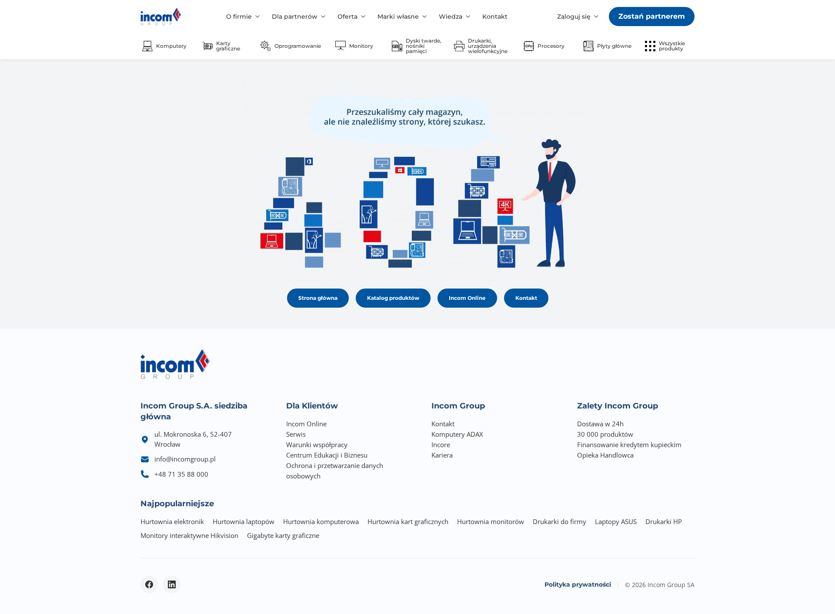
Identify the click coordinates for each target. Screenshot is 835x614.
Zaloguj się (574, 16)
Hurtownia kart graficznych (407, 521)
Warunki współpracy (316, 444)
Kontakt (495, 16)
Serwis (296, 434)
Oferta (347, 16)
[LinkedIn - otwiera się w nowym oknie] (171, 584)
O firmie (239, 16)
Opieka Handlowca (605, 455)
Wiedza (450, 16)
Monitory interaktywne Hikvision (189, 535)
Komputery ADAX (457, 434)
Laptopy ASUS (616, 521)
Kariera (442, 455)
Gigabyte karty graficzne (283, 535)
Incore (440, 444)
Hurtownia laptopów (243, 521)
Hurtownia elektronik (172, 521)
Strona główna (317, 298)
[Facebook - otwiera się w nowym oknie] (149, 584)
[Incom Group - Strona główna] (160, 16)
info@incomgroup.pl (185, 459)
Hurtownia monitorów (490, 521)
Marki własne (398, 16)
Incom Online (467, 298)
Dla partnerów (294, 16)
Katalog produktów (393, 298)
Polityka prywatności (577, 584)
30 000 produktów (605, 434)
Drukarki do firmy (559, 521)
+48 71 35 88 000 (181, 474)
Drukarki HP (663, 521)
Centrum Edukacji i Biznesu (326, 455)
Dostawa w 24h (600, 423)
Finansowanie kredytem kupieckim (629, 444)
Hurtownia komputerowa (321, 521)
